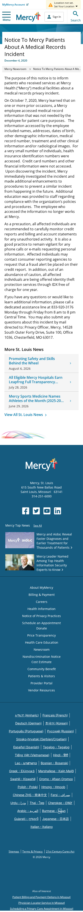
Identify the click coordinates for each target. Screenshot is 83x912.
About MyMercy (41, 587)
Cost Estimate (41, 662)
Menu (6, 20)
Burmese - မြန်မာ (54, 811)
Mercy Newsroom (15, 69)
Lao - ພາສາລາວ (26, 763)
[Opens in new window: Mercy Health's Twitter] (36, 510)
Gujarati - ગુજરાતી (26, 819)
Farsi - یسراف (60, 795)
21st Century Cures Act (60, 851)
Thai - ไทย (37, 803)
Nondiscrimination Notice (42, 656)
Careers (41, 602)
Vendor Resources (41, 690)
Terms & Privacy (32, 851)
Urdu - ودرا (18, 803)
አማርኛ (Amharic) (27, 715)
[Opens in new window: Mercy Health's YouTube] (46, 510)
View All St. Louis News (24, 414)
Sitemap (14, 851)
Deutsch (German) (28, 723)
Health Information (41, 609)
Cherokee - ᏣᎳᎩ (60, 803)
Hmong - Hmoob (53, 787)
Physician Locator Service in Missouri (41, 902)
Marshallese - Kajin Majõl (56, 771)
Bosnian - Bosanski (54, 763)
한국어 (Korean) (56, 723)
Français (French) (55, 715)
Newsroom (42, 649)
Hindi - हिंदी (60, 755)
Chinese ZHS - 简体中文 (30, 795)
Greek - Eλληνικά (22, 771)
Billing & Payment (42, 595)
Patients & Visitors (41, 676)
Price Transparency (41, 635)
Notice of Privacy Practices (41, 616)
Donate (41, 628)
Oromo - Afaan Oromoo (56, 779)
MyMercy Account (13, 4)
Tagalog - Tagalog (56, 747)
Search (76, 20)
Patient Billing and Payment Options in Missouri (41, 897)
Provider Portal (41, 683)
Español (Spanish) (26, 747)
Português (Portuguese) (26, 731)
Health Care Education (41, 642)
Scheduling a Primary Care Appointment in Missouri (41, 908)
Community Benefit (41, 669)
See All (37, 525)
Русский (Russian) (60, 731)
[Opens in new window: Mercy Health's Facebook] (25, 510)
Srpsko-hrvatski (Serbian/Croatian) (41, 739)
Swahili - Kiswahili (22, 779)
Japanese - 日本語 (55, 819)
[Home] (28, 16)
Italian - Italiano (42, 827)
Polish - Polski (28, 787)
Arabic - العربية (27, 811)
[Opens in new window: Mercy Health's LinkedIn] (57, 510)
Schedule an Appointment (41, 623)
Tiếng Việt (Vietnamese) (32, 755)
